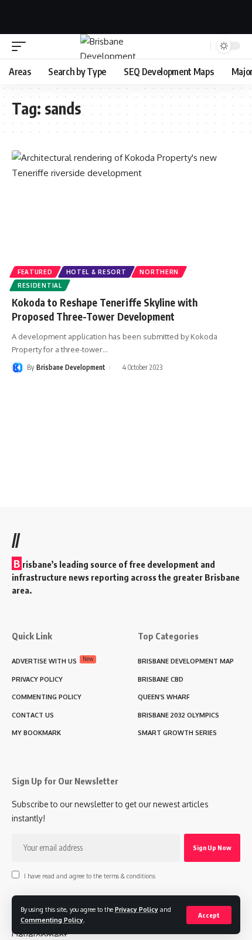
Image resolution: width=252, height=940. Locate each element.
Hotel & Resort (96, 271)
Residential (40, 285)
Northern (159, 271)
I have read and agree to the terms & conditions (89, 876)
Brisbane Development (70, 367)
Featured (35, 271)
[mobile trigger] (22, 46)
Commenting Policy (52, 920)
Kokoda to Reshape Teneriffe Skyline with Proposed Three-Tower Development (104, 309)
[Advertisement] (126, 14)
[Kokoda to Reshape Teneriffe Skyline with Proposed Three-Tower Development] (126, 219)
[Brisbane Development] (126, 46)
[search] (200, 45)
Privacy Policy (136, 909)
